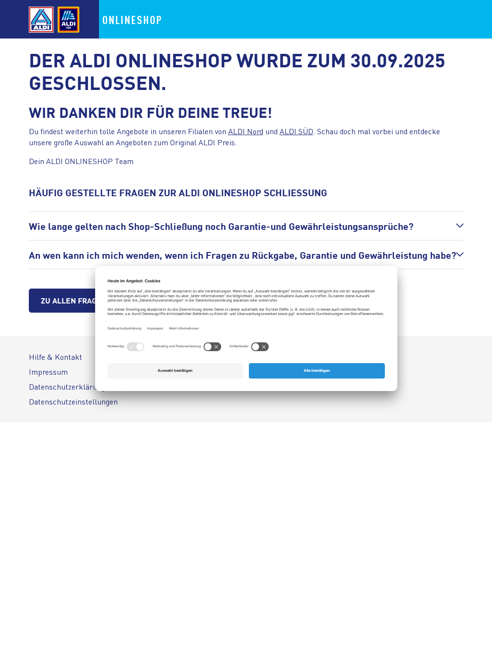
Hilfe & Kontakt (55, 357)
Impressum (48, 371)
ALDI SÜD (296, 131)
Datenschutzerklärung (67, 386)
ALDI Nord (245, 131)
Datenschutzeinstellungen (73, 401)
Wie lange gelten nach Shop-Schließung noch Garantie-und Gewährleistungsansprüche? (221, 226)
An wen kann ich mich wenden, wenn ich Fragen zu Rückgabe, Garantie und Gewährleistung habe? (242, 255)
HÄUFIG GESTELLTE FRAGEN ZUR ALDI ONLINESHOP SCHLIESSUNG (178, 192)
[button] (246, 225)
